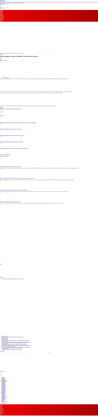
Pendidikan (2, 14)
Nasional (1, 11)
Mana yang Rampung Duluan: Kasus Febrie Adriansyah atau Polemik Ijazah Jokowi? (12, 135)
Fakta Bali (3, 385)
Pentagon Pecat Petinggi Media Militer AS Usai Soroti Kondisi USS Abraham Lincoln (12, 2)
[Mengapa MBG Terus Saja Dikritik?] (5, 153)
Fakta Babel (3, 393)
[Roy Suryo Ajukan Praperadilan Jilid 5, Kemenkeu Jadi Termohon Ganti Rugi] (5, 128)
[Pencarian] (0, 6)
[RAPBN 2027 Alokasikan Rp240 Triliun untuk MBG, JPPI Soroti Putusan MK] (7, 165)
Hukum (1, 13)
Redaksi (3, 401)
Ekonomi (1, 408)
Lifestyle (1, 18)
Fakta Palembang (4, 395)
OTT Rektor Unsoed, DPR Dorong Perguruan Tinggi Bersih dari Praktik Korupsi (80, 2)
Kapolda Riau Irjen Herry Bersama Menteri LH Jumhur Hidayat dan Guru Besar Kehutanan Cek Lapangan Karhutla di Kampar (18, 122)
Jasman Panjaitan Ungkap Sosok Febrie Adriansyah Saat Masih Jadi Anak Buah (11, 141)
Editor (1, 59)
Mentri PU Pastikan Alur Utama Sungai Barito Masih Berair (32, 2)
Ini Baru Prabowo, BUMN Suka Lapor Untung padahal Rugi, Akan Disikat (10, 201)
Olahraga (1, 17)
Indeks (1, 20)
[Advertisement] (49, 85)
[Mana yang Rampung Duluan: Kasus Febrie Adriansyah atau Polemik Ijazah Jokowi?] (5, 134)
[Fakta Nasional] (2, 3)
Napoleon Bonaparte (5, 339)
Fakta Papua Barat (4, 380)
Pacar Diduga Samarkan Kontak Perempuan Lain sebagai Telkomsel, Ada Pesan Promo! (14, 344)
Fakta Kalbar (3, 377)
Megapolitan (2, 19)
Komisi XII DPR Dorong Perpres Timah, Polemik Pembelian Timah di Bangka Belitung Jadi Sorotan (14, 148)
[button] (7, 4)
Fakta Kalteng (4, 388)
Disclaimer (3, 399)
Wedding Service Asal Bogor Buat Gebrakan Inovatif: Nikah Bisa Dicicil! (12, 349)
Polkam (1, 12)
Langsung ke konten (3, 0)
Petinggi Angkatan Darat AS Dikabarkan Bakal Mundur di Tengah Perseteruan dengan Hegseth (55, 2)
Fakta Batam (3, 383)
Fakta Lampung (4, 390)
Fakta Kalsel (3, 387)
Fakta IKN (3, 378)
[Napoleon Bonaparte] (5, 337)
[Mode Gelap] (0, 5)
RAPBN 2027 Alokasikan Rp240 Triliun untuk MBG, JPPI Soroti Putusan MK (10, 166)
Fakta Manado (4, 396)
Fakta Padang (4, 391)
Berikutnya (1, 107)
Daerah (1, 15)
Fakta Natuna (3, 398)
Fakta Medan (3, 384)
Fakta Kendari (4, 392)
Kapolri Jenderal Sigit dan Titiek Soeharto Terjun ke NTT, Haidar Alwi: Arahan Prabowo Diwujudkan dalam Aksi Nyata (17, 178)
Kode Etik (3, 400)
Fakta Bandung (4, 381)
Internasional (2, 16)
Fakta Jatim (3, 382)
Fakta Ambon (3, 394)
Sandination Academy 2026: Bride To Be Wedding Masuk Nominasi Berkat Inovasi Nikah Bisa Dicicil (16, 347)
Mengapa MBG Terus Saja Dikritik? (5, 154)
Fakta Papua (3, 379)
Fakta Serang (4, 389)
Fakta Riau (3, 397)
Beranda (1, 10)
